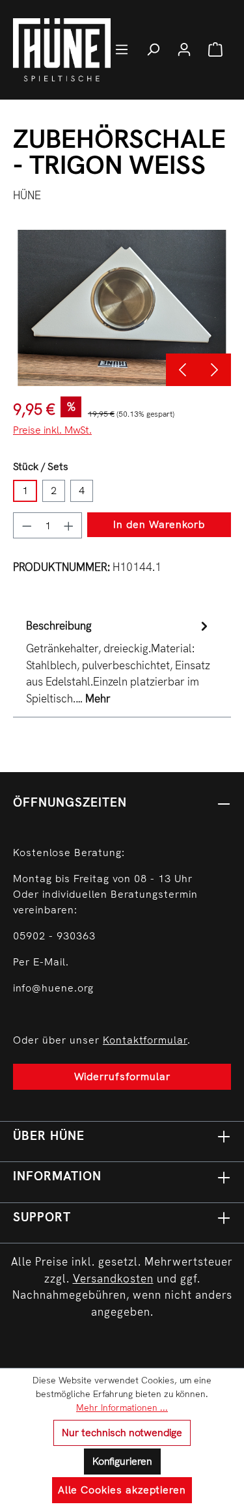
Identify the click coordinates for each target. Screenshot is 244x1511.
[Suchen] (153, 49)
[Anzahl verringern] (26, 525)
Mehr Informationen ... (122, 1407)
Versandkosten (113, 1278)
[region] (122, 308)
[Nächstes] (214, 369)
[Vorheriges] (182, 369)
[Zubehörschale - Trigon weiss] (122, 308)
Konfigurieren (122, 1461)
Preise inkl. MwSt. (52, 430)
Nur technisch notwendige (122, 1432)
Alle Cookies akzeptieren (122, 1490)
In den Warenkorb (159, 524)
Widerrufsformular (122, 1076)
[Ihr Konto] (184, 49)
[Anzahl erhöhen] (69, 525)
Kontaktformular (145, 1040)
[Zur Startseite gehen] (78, 49)
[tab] (118, 662)
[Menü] (121, 49)
